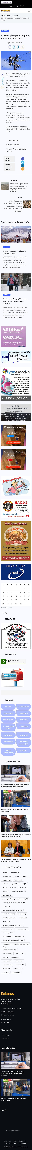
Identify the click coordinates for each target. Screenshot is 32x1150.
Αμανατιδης (7, 895)
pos (5, 887)
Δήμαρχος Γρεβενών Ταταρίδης (12, 910)
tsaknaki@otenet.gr (8, 1015)
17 (3, 600)
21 (20, 600)
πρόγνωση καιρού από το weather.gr (13, 1130)
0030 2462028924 (8, 1012)
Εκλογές (6, 921)
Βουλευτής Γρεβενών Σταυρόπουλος (14, 902)
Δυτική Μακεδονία (9, 917)
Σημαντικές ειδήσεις (9, 949)
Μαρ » (6, 613)
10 (3, 596)
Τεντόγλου (20, 953)
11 (7, 596)
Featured (18, 880)
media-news (8, 257)
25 (7, 604)
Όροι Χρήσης (7, 1141)
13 (16, 596)
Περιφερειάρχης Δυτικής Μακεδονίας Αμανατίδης (16, 944)
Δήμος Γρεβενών (7, 159)
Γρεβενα (15, 15)
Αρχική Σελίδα (5, 15)
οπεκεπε (6, 968)
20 (16, 600)
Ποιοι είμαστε (6, 1035)
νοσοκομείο (19, 964)
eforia (26, 876)
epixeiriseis (7, 880)
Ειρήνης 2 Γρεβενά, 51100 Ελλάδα (11, 1009)
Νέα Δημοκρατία (21, 929)
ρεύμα (5, 972)
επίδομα (18, 961)
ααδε (5, 957)
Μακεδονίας (7, 929)
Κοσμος (24, 735)
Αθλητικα (24, 706)
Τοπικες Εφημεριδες (8, 752)
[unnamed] (16, 412)
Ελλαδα (8, 735)
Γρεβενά (6, 906)
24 (3, 604)
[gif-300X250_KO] (13, 336)
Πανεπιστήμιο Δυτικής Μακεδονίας (13, 936)
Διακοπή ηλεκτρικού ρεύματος (8, 167)
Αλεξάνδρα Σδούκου (19, 891)
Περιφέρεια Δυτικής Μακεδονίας (13, 940)
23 (29, 600)
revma (23, 887)
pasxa (23, 884)
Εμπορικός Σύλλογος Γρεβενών (12, 925)
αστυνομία (7, 961)
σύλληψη (16, 972)
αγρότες (15, 957)
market (5, 884)
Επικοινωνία (5, 1039)
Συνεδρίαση (7, 953)
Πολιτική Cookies (11, 1143)
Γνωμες (24, 713)
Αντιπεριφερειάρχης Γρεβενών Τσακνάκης (15, 899)
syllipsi (5, 891)
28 (20, 604)
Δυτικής (23, 917)
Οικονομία (8, 741)
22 (24, 600)
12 (11, 596)
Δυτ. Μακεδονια (8, 727)
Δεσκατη (23, 719)
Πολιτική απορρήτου (19, 1141)
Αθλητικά (8, 713)
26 (11, 604)
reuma (13, 887)
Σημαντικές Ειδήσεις (23, 743)
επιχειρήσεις (7, 964)
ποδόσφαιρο (17, 968)
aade (5, 872)
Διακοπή (22, 914)
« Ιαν (2, 613)
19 (11, 600)
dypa (17, 876)
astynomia (7, 876)
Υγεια (23, 750)
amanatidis (15, 872)
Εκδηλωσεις (24, 726)
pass (14, 884)
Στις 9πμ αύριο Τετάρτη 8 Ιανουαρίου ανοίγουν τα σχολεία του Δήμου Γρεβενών (15, 301)
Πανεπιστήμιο (8, 932)
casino (8, 706)
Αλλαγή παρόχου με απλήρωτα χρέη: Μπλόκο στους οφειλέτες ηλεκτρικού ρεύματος (12, 1073)
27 (16, 604)
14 (20, 596)
